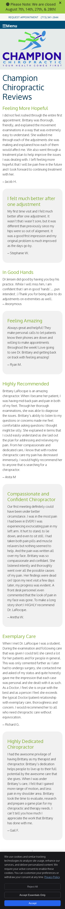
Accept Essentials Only (33, 895)
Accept (32, 903)
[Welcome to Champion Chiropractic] (32, 65)
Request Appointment (23, 17)
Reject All (32, 886)
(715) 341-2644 (49, 17)
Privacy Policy (52, 877)
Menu (11, 25)
